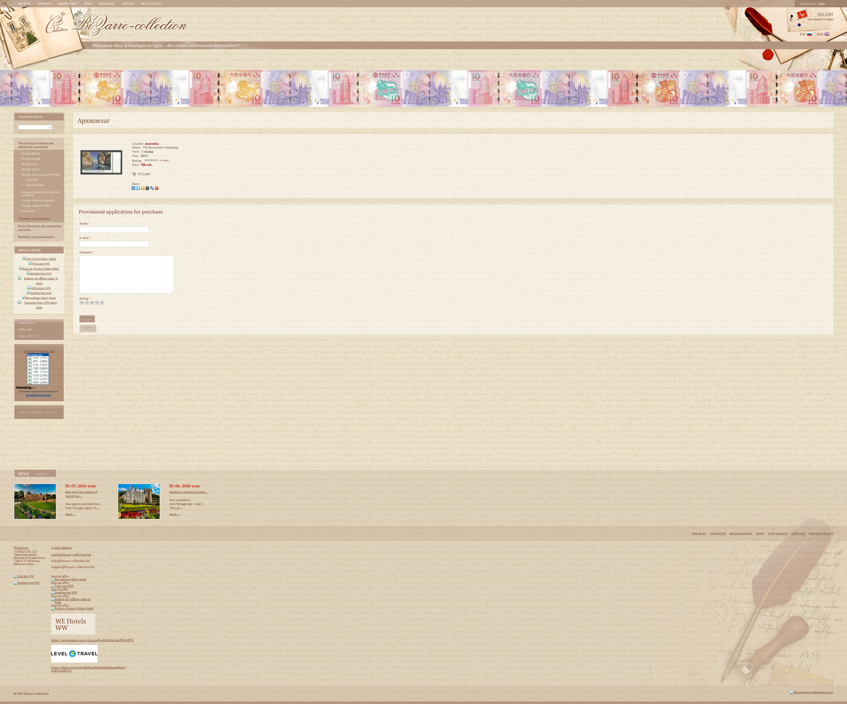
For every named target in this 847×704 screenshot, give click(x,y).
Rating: (85, 298)
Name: (84, 223)
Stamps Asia (29, 164)
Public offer (25, 329)
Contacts (44, 3)
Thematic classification (34, 218)
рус (803, 34)
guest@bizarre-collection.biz (71, 554)
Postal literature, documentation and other (40, 228)
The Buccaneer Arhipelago (161, 147)
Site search (107, 3)
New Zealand (34, 185)
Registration (67, 3)
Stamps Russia (30, 153)
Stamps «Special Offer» (36, 205)
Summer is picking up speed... (188, 492)
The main (24, 3)
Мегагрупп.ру (823, 692)
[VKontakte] (134, 187)
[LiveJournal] (152, 187)
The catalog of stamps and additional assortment (36, 145)
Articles (128, 3)
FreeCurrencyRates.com (39, 351)
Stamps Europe (31, 158)
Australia (32, 179)
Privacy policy (151, 3)
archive (41, 474)
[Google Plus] (157, 187)
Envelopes (28, 211)
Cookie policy (26, 323)
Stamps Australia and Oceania (40, 174)
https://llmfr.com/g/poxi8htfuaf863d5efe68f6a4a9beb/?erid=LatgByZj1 (88, 669)
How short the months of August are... (81, 494)
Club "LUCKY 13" (28, 336)
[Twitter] (138, 187)
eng (820, 34)
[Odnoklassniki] (143, 187)
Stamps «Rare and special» (38, 200)
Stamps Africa (30, 169)
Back (88, 329)
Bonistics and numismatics (36, 237)
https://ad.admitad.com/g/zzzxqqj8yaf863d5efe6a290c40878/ (92, 640)
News (87, 3)
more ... (70, 514)
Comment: (87, 252)
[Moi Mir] (148, 187)
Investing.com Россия (38, 395)
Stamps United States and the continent (40, 194)
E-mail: (85, 238)
